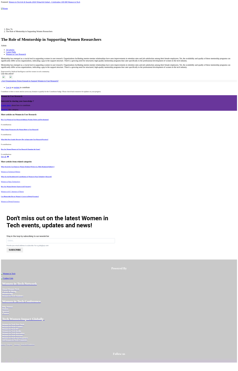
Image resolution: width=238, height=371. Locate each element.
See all (4, 157)
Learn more (6, 105)
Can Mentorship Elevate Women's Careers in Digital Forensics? (20, 196)
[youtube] (27, 361)
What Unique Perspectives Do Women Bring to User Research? (20, 129)
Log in (8, 87)
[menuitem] (10, 289)
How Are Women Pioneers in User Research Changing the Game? (20, 149)
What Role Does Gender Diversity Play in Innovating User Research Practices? (24, 139)
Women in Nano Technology (10, 182)
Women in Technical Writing (10, 172)
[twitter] (21, 361)
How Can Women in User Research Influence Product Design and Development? (25, 119)
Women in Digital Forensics (10, 201)
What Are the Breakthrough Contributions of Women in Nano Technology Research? (26, 176)
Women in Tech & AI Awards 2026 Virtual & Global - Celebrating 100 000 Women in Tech (44, 2)
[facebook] (3, 361)
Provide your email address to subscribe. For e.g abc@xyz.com (28, 245)
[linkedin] (9, 361)
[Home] (4, 8)
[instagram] (15, 361)
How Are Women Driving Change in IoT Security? (16, 186)
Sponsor (4, 110)
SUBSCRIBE (15, 250)
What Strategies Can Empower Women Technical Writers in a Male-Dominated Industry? (28, 166)
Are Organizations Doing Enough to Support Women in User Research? (30, 81)
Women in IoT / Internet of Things (12, 192)
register (17, 87)
